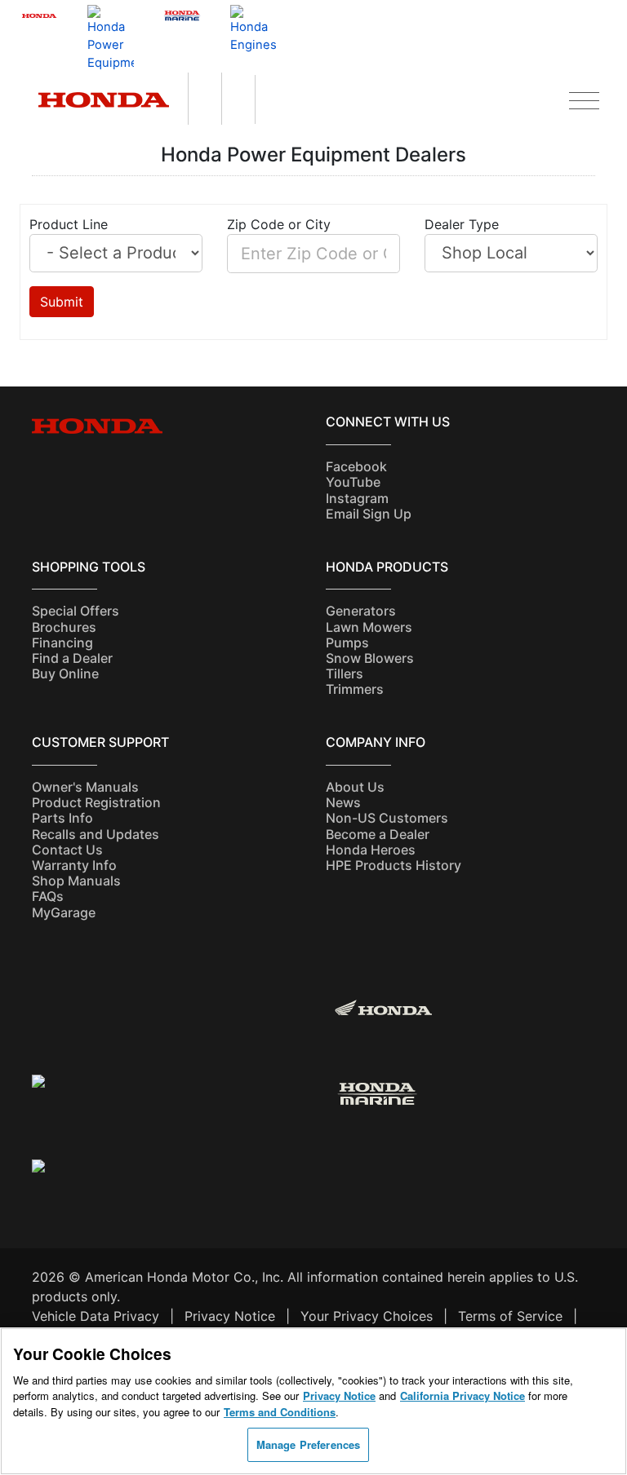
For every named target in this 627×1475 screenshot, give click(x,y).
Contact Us (67, 849)
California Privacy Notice (462, 1395)
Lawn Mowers (369, 627)
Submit (61, 302)
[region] (313, 1401)
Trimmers (355, 689)
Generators (361, 611)
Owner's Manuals (85, 787)
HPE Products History (393, 865)
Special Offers (75, 611)
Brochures (64, 627)
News (343, 802)
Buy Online (65, 673)
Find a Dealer (72, 658)
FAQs (48, 896)
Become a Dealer (377, 834)
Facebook (356, 466)
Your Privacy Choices (366, 1316)
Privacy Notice (230, 1316)
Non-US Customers (387, 818)
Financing (62, 642)
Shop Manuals (76, 880)
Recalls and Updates (95, 834)
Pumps (347, 642)
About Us (355, 787)
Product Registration (96, 802)
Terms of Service (510, 1316)
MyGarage (64, 912)
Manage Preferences (308, 1444)
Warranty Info (74, 865)
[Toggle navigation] (584, 98)
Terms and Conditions (280, 1412)
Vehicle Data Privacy (95, 1316)
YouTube (353, 482)
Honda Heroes (371, 849)
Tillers (344, 673)
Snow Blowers (370, 658)
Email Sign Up (368, 514)
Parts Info (62, 818)
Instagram (357, 498)
